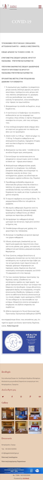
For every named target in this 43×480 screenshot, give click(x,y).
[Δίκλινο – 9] (8, 427)
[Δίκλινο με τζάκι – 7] (35, 427)
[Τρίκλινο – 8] (21, 427)
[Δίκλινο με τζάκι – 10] (8, 414)
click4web (25, 478)
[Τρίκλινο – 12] (21, 414)
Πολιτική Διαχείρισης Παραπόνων (14, 461)
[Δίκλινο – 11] (35, 414)
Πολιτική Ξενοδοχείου (9, 457)
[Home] (9, 7)
